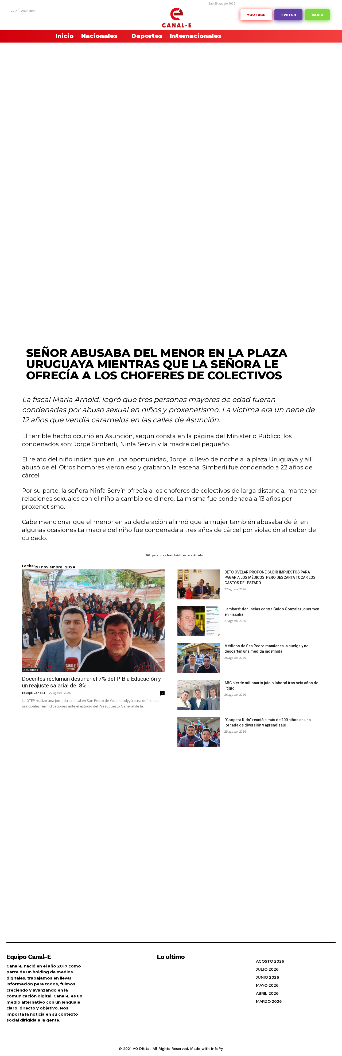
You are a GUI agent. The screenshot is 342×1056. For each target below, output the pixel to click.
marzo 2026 (269, 1001)
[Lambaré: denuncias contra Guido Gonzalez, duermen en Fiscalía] (198, 621)
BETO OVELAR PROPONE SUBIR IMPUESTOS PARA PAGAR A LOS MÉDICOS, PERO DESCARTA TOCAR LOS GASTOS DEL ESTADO (270, 577)
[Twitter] (66, 18)
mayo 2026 (267, 985)
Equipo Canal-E (33, 693)
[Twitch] (58, 18)
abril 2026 (267, 993)
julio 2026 (267, 969)
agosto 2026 (270, 961)
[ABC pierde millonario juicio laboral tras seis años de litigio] (198, 695)
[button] (34, 36)
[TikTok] (50, 18)
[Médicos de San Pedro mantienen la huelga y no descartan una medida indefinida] (198, 658)
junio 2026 (267, 977)
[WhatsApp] (74, 18)
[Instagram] (33, 18)
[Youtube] (83, 18)
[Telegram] (42, 18)
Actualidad (31, 670)
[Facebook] (25, 18)
